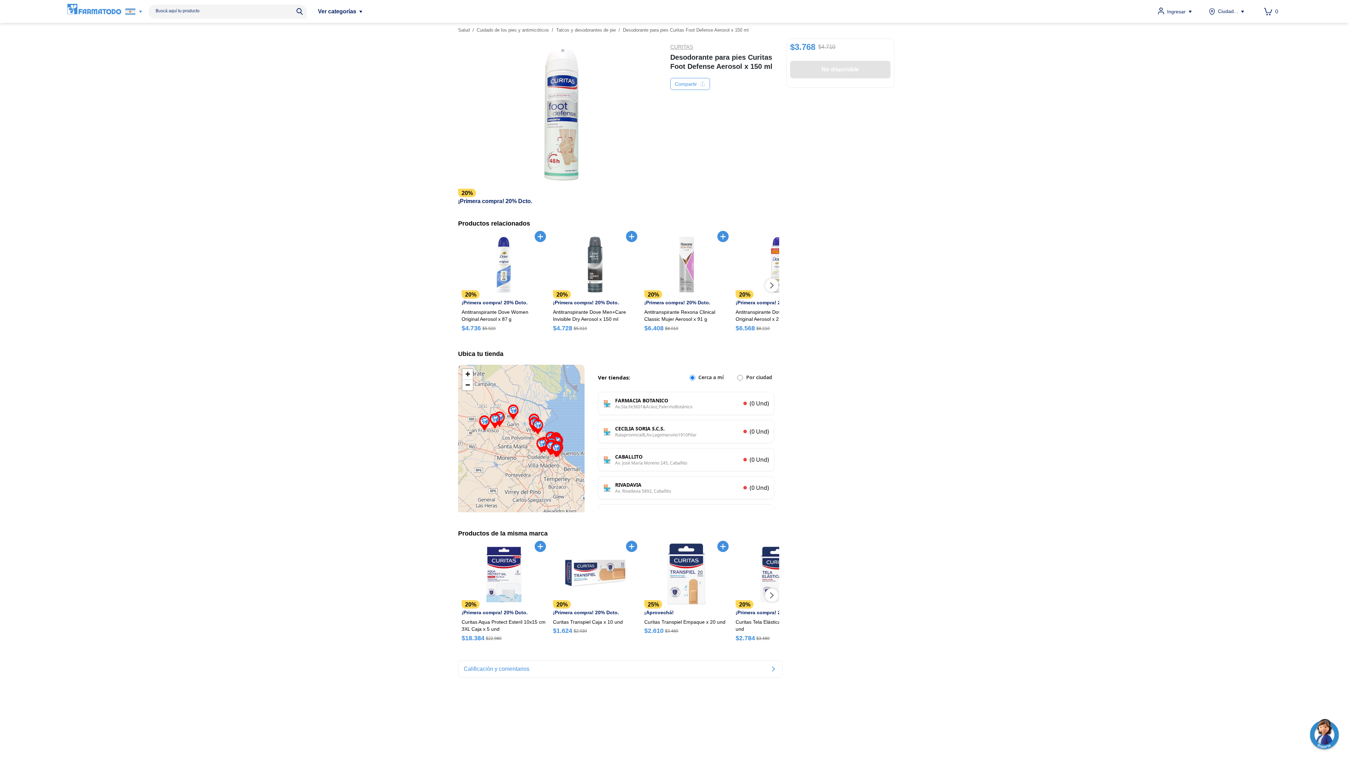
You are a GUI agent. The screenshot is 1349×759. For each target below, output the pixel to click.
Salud (464, 30)
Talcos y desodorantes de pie (586, 30)
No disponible (840, 69)
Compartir (686, 84)
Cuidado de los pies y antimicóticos (513, 30)
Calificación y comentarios (496, 669)
